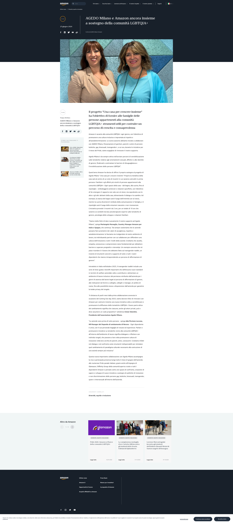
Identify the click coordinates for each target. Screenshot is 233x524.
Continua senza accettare (203, 519)
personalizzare (184, 519)
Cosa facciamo (106, 3)
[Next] (72, 427)
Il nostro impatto (134, 3)
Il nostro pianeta (147, 3)
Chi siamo (96, 3)
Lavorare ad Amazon (120, 3)
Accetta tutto (222, 519)
